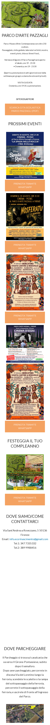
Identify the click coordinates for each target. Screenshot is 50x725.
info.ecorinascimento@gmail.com (28, 539)
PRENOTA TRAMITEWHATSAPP (25, 185)
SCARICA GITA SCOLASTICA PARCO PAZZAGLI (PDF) (24, 109)
